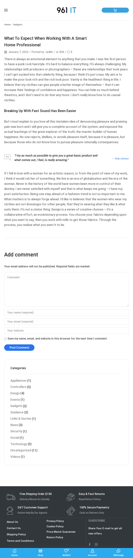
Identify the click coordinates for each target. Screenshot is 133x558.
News (14, 425)
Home (7, 24)
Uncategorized (20, 450)
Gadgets (17, 24)
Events (15, 399)
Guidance (17, 412)
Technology (18, 444)
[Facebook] (89, 544)
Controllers (18, 387)
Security (16, 431)
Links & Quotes (20, 418)
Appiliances (18, 380)
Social (14, 437)
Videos (15, 456)
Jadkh (49, 52)
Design (15, 393)
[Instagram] (96, 544)
